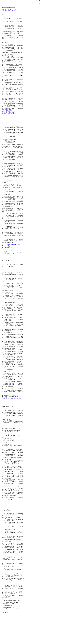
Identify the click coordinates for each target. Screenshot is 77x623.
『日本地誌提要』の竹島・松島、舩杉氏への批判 (9, 9)
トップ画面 (38, 3)
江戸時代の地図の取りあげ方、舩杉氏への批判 (8, 10)
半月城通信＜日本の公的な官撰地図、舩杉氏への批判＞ (8, 253)
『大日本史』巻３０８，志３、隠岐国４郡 (9, 498)
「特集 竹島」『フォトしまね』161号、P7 (9, 112)
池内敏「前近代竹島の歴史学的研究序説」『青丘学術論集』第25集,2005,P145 (13, 398)
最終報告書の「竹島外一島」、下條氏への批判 (8, 7)
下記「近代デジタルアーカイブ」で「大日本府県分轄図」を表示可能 (11, 244)
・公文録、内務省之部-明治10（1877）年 (7, 110)
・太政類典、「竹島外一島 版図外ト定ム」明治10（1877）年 (9, 111)
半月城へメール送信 (5, 612)
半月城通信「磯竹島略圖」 (6, 245)
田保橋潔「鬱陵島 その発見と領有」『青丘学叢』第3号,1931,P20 (12, 397)
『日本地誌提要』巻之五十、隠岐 (8, 496)
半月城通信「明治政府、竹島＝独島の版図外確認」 (10, 495)
